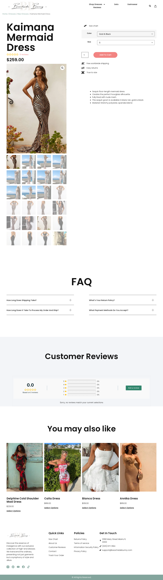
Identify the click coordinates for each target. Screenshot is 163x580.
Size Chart (53, 539)
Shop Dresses (95, 4)
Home (4, 14)
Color (89, 33)
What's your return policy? (102, 300)
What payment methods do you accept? (108, 310)
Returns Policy (80, 539)
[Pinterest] (13, 567)
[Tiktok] (28, 567)
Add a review (133, 388)
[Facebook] (23, 567)
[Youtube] (18, 567)
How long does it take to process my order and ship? (33, 310)
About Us (53, 543)
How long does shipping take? (22, 300)
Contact (52, 551)
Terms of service (81, 543)
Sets (116, 4)
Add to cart (105, 54)
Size (89, 42)
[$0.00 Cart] (155, 6)
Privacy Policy (80, 551)
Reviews (97, 7)
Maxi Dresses (23, 14)
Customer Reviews (57, 547)
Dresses (12, 14)
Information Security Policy (86, 547)
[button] (150, 6)
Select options (14, 511)
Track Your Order (56, 555)
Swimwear (132, 4)
